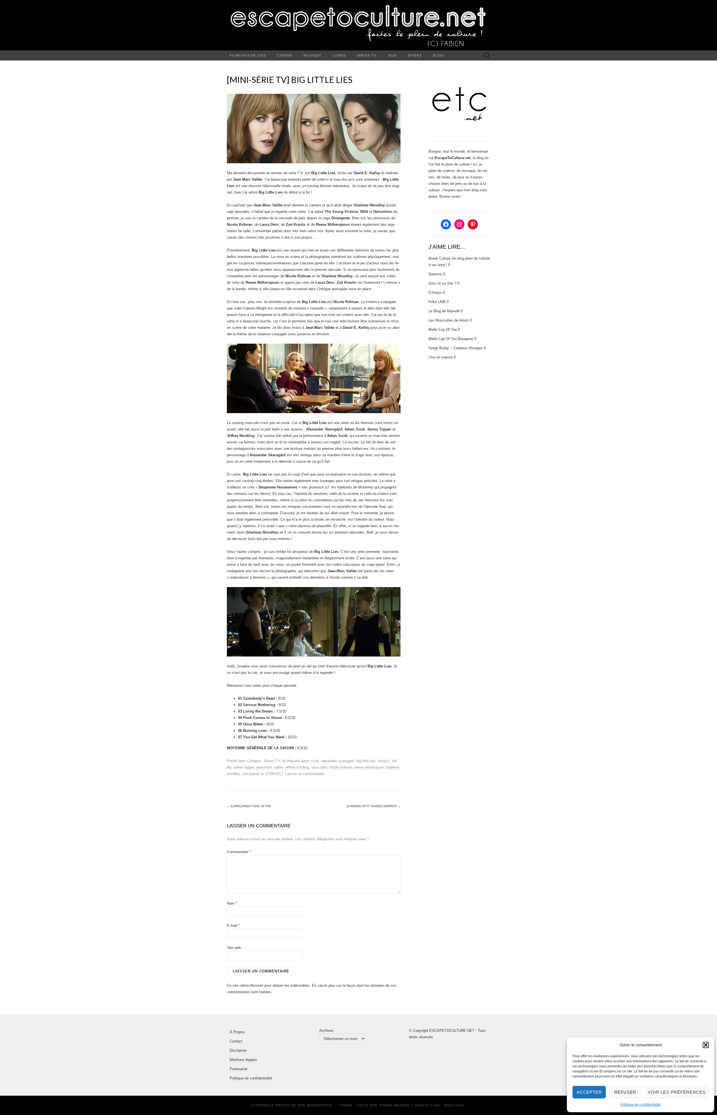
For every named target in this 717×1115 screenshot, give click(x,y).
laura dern (319, 767)
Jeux (392, 55)
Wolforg (454, 1105)
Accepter (589, 1092)
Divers (415, 55)
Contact (236, 1041)
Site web (234, 948)
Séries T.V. (272, 761)
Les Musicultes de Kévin (449, 320)
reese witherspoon (369, 767)
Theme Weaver (394, 1105)
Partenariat (238, 1069)
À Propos (237, 1032)
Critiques (254, 761)
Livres (339, 55)
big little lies (366, 761)
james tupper (244, 767)
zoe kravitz (251, 774)
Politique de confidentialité (640, 1105)
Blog (438, 55)
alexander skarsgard (337, 761)
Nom (232, 903)
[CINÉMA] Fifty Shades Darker (374, 806)
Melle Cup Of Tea (443, 329)
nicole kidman (341, 767)
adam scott (310, 761)
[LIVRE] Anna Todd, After (249, 806)
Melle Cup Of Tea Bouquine (451, 339)
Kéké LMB (437, 302)
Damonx (435, 274)
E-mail (233, 925)
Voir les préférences (677, 1092)
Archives (326, 1030)
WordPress (319, 1105)
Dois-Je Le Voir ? (442, 283)
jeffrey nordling (297, 767)
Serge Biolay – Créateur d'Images (456, 348)
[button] (706, 1045)
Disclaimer (238, 1050)
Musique (313, 55)
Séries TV (366, 55)
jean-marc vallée (270, 767)
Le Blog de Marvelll (444, 311)
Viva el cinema (441, 357)
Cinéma (284, 55)
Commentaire (239, 852)
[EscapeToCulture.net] (358, 25)
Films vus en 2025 (248, 55)
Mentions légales (243, 1060)
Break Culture (440, 258)
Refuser (625, 1092)
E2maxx (435, 292)
